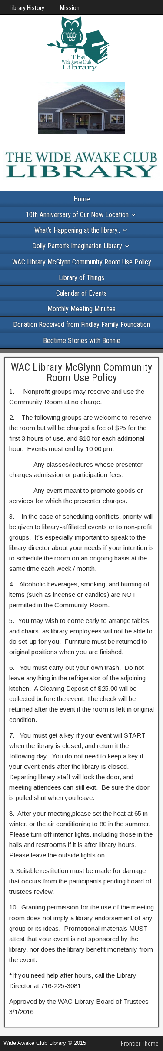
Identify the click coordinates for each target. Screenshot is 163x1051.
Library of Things (81, 277)
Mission (70, 7)
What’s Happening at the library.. (77, 230)
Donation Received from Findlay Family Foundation (81, 324)
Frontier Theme (140, 1044)
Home (81, 199)
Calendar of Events (81, 293)
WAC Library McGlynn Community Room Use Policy (81, 262)
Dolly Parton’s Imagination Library (77, 246)
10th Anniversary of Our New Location (77, 215)
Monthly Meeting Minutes (81, 309)
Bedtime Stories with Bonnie (81, 340)
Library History (27, 7)
